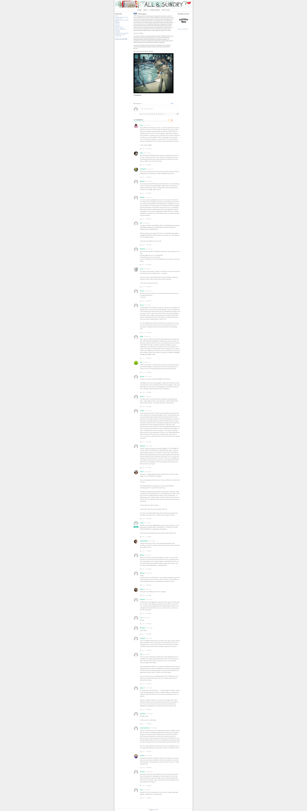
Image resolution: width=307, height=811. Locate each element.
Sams (141, 153)
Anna (141, 269)
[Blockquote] (154, 114)
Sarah (142, 471)
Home (139, 10)
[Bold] (141, 114)
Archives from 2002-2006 (121, 39)
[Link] (159, 114)
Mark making (117, 22)
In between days (118, 35)
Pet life (116, 15)
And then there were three (120, 34)
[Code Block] (156, 114)
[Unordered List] (152, 114)
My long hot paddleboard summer (121, 17)
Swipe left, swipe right (119, 27)
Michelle (142, 628)
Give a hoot (117, 25)
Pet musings (117, 30)
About (145, 10)
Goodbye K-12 (118, 26)
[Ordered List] (150, 114)
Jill (141, 223)
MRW (141, 336)
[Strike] (147, 114)
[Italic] (143, 114)
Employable (117, 31)
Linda (141, 522)
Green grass (142, 14)
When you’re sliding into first (120, 29)
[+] (163, 113)
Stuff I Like (165, 10)
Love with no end (118, 18)
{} (160, 113)
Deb (141, 362)
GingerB (142, 638)
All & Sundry (156, 809)
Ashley (142, 410)
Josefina (142, 713)
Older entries (155, 10)
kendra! (142, 755)
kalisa (142, 589)
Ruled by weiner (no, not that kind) (121, 33)
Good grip (117, 23)
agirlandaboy (144, 541)
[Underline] (145, 114)
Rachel (142, 197)
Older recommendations (182, 29)
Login (171, 103)
